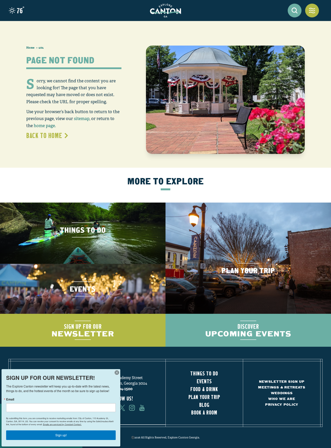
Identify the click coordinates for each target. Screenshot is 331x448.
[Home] (165, 10)
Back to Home (44, 135)
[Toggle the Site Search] (295, 10)
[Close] (117, 372)
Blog (204, 404)
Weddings (282, 393)
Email (10, 399)
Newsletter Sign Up (282, 381)
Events (204, 381)
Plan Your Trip (204, 397)
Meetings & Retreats (281, 387)
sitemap (81, 118)
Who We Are (281, 398)
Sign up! (61, 435)
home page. (45, 125)
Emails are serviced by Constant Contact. (62, 424)
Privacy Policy (281, 404)
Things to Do (204, 373)
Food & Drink (204, 389)
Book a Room (204, 412)
